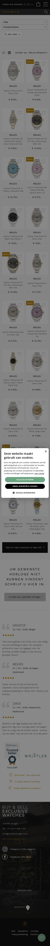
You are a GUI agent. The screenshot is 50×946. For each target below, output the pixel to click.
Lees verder (39, 473)
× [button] (46, 451)
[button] (25, 492)
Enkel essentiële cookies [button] (25, 486)
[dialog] (25, 473)
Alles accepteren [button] (24, 479)
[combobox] (41, 451)
